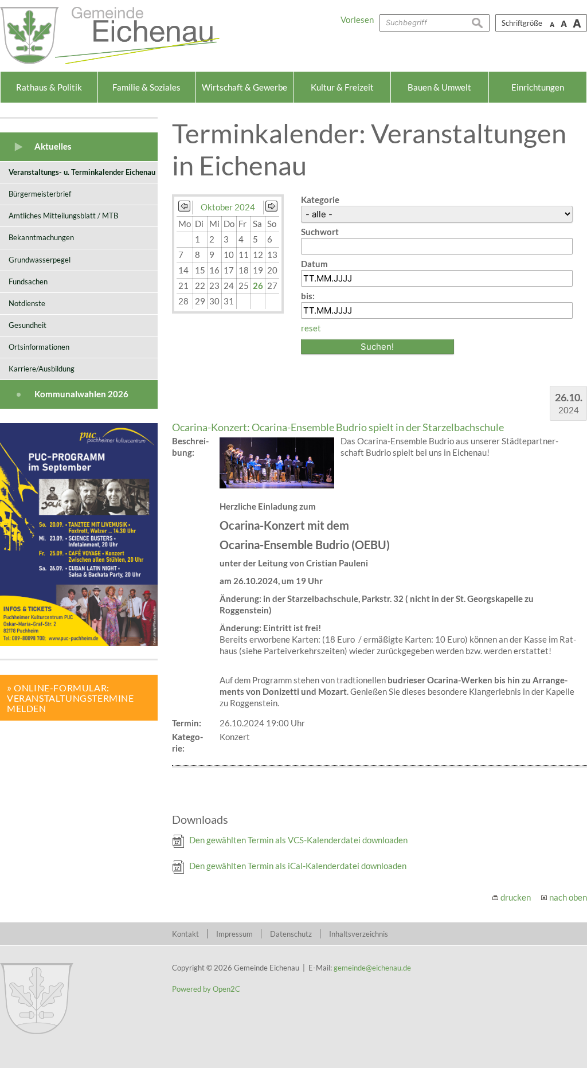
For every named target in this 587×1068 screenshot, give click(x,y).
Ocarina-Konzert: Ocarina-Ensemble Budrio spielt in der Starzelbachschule (338, 427)
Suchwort (320, 231)
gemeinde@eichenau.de (372, 967)
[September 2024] (184, 208)
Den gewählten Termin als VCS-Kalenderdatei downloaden (298, 840)
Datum (314, 264)
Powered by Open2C (206, 988)
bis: (308, 296)
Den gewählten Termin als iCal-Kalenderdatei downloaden (297, 865)
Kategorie (320, 199)
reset (311, 328)
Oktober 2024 (228, 207)
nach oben (568, 897)
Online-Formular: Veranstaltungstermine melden (70, 698)
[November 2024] (271, 208)
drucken (515, 897)
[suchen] (480, 23)
